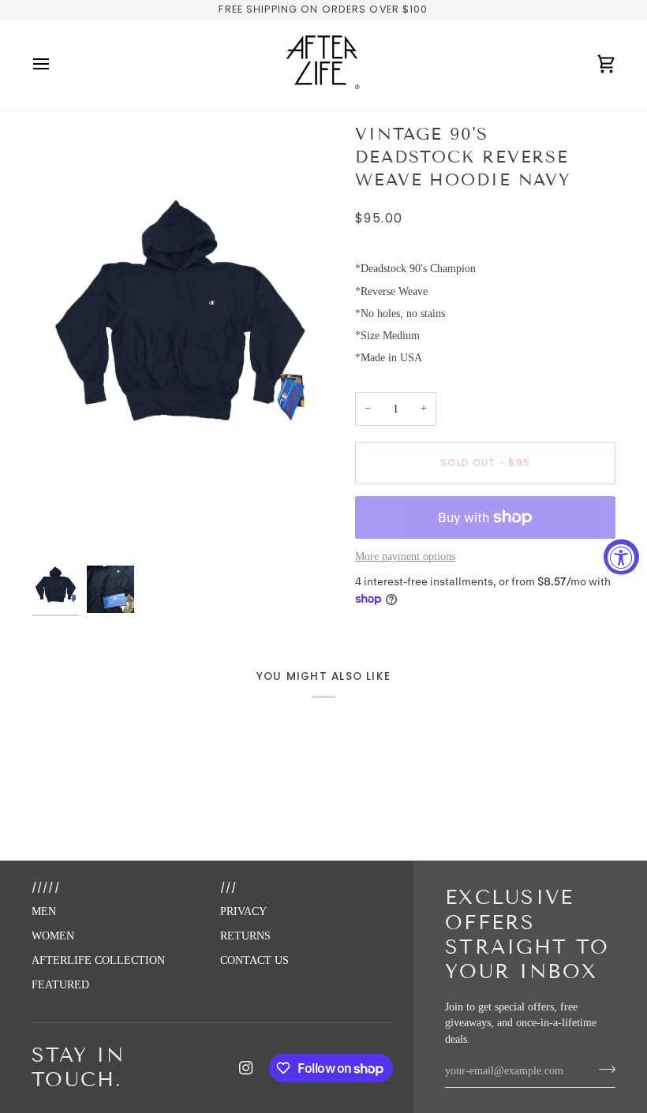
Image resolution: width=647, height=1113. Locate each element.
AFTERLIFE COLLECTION (98, 960)
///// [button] (46, 888)
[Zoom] (178, 342)
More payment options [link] (405, 556)
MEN (44, 911)
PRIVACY (243, 911)
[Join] (602, 1069)
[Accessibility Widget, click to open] (621, 556)
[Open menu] (55, 64)
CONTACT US (254, 960)
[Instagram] (246, 1068)
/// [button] (228, 888)
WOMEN (53, 936)
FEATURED (60, 985)
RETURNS (245, 936)
